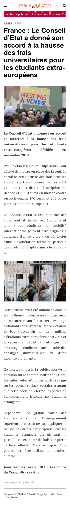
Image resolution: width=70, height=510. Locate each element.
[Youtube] (50, 11)
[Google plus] (42, 11)
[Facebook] (29, 11)
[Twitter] (35, 11)
